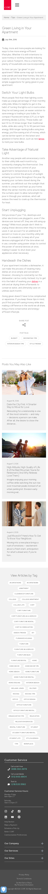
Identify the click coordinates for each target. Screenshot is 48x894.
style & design (32, 738)
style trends (35, 344)
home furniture (32, 672)
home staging (14, 683)
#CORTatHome (15, 583)
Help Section (9, 822)
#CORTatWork (32, 583)
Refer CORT (9, 832)
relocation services (23, 721)
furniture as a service (24, 649)
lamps (41, 138)
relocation (34, 716)
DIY (33, 633)
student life (15, 738)
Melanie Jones (17, 688)
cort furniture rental (24, 621)
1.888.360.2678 (19, 769)
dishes (35, 281)
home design (14, 672)
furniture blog (24, 655)
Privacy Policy (24, 875)
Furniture (24, 644)
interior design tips (15, 344)
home (34, 660)
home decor (14, 666)
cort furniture (24, 610)
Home (6, 17)
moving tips (30, 694)
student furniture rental (24, 733)
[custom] (5, 811)
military (33, 688)
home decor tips (32, 666)
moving (16, 694)
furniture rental (18, 660)
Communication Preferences (15, 835)
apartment (24, 588)
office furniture (24, 705)
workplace (28, 744)
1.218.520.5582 (18, 784)
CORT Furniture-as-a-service (24, 616)
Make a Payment (10, 825)
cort (32, 605)
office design (29, 699)
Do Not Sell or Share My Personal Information (24, 884)
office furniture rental (23, 710)
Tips (13, 17)
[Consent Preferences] (3, 890)
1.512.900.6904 (19, 776)
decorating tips (30, 338)
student (34, 727)
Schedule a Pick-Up (11, 828)
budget (14, 338)
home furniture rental (24, 677)
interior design (32, 683)
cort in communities (24, 627)
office (15, 699)
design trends (20, 633)
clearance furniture (24, 594)
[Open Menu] (17, 5)
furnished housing (24, 638)
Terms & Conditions (24, 879)
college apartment (30, 599)
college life (19, 605)
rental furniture (17, 727)
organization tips (16, 716)
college (12, 599)
